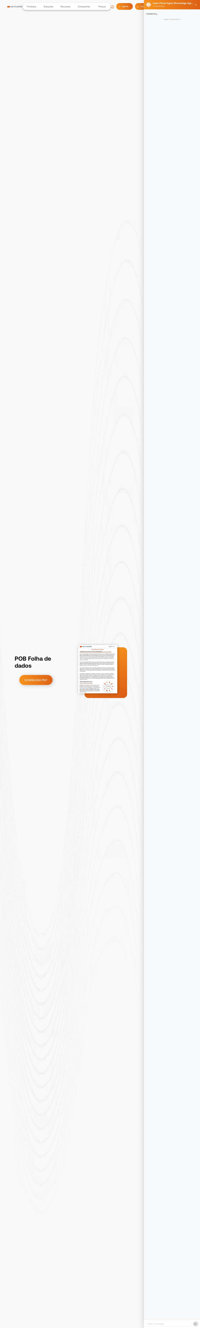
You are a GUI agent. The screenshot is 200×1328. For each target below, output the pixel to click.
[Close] (196, 4)
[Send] (195, 1324)
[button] (31, 6)
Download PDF (36, 680)
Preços (102, 6)
